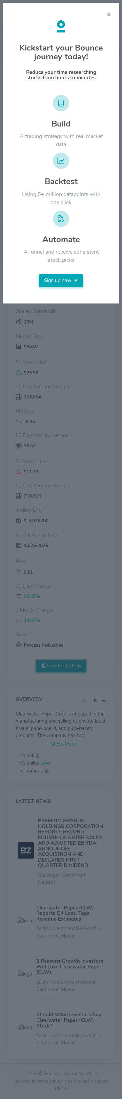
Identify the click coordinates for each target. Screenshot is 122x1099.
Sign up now (57, 280)
